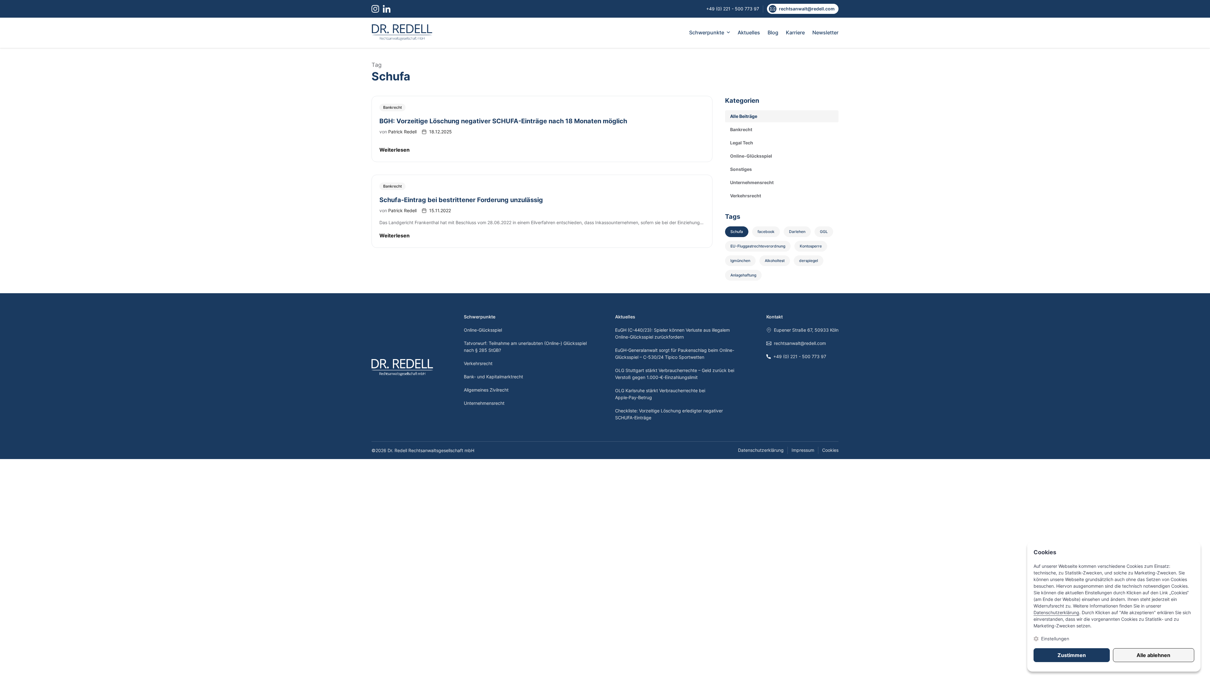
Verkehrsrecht (478, 363)
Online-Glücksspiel (483, 330)
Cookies (830, 450)
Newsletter (825, 32)
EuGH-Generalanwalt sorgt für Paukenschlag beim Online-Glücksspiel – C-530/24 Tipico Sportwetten (674, 353)
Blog (773, 32)
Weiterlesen (394, 150)
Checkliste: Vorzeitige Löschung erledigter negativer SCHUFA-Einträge (669, 414)
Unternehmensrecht (484, 403)
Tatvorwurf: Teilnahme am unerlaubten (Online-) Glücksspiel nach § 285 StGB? (525, 346)
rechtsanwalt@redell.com (800, 343)
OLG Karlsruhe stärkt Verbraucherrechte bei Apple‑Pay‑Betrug (660, 394)
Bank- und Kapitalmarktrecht (493, 376)
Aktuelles (749, 32)
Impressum (803, 450)
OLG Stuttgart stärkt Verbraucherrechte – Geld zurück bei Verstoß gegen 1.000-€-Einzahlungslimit (674, 374)
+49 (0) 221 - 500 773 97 (799, 356)
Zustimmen (1071, 655)
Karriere (795, 32)
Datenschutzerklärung (761, 450)
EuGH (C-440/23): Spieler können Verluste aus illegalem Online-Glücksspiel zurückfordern (672, 333)
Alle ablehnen (1153, 655)
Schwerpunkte (706, 32)
